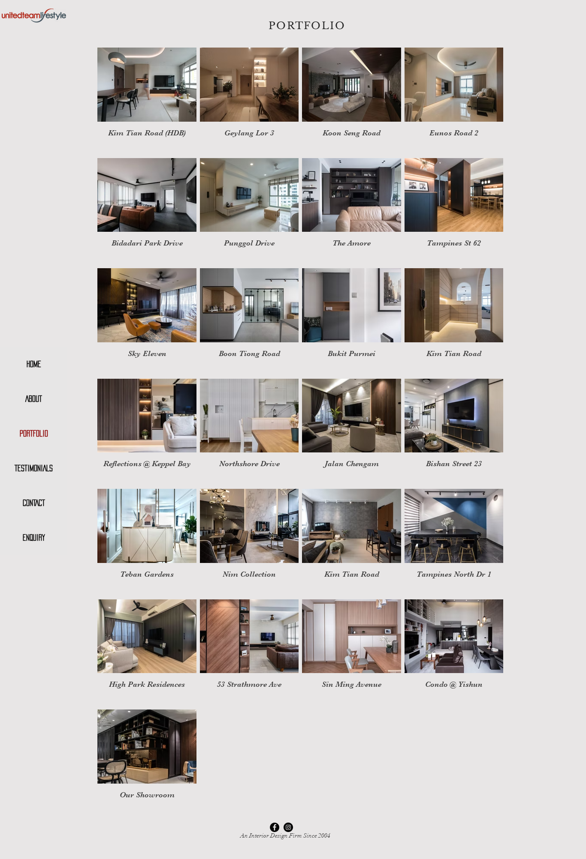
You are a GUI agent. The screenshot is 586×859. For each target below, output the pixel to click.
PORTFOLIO (34, 434)
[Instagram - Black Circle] (288, 827)
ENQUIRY (34, 538)
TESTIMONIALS (34, 468)
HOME (34, 364)
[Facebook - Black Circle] (274, 827)
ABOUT (33, 399)
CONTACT (34, 503)
